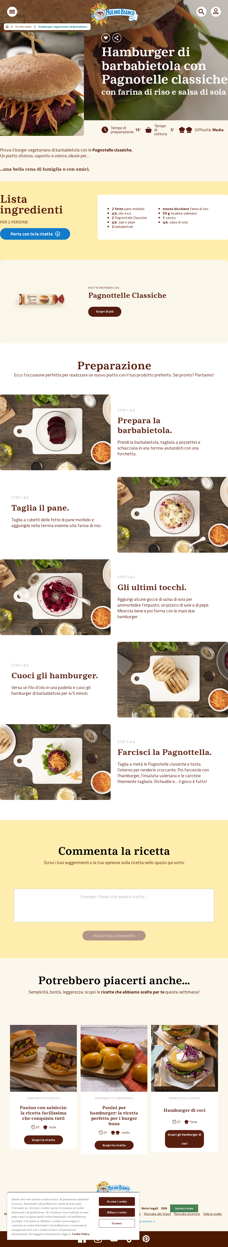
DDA (164, 1208)
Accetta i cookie (117, 1201)
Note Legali (150, 1208)
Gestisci (117, 1223)
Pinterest (146, 1238)
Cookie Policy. (81, 1234)
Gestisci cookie (184, 1208)
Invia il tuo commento (114, 935)
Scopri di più (105, 311)
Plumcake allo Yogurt (157, 1213)
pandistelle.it (146, 1221)
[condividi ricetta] (116, 37)
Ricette (10, 26)
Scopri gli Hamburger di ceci (184, 1139)
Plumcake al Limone (187, 1213)
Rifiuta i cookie (117, 1212)
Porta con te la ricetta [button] (32, 233)
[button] (12, 12)
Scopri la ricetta (43, 1139)
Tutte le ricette (212, 1213)
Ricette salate (23, 26)
